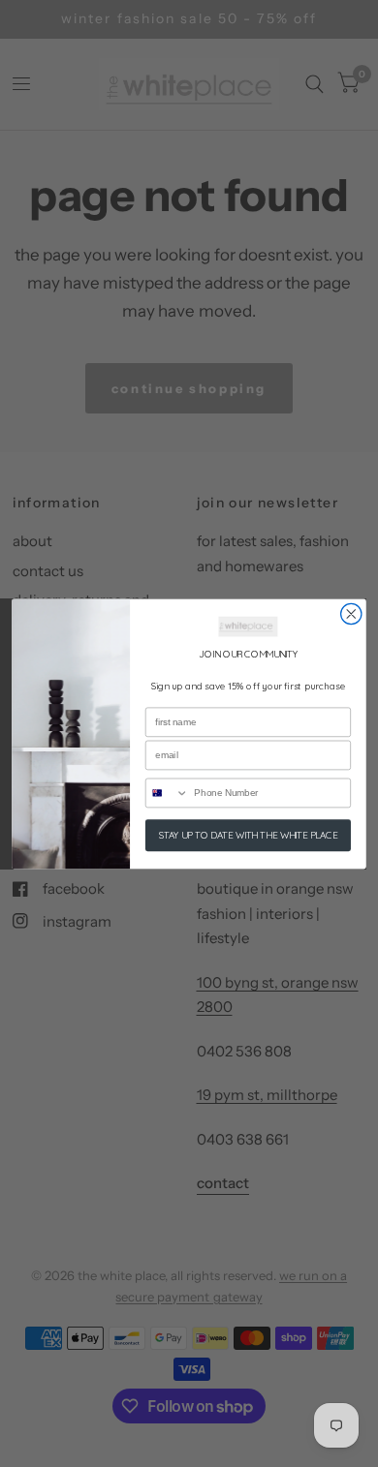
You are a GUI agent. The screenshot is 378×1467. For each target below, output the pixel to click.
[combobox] (167, 793)
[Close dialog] (351, 613)
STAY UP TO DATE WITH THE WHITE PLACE (248, 834)
